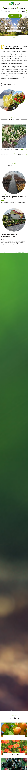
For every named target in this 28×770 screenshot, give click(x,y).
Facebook (7, 8)
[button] (3, 29)
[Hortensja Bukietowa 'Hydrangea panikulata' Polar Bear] (14, 136)
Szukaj (23, 11)
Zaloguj (14, 8)
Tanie (16, 3)
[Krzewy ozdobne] (14, 747)
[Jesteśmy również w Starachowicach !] (14, 220)
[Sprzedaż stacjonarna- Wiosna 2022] (14, 182)
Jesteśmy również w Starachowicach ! (9, 235)
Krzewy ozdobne (14, 754)
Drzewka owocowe (14, 737)
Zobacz (14, 31)
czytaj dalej (7, 84)
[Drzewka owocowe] (14, 730)
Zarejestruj (22, 8)
